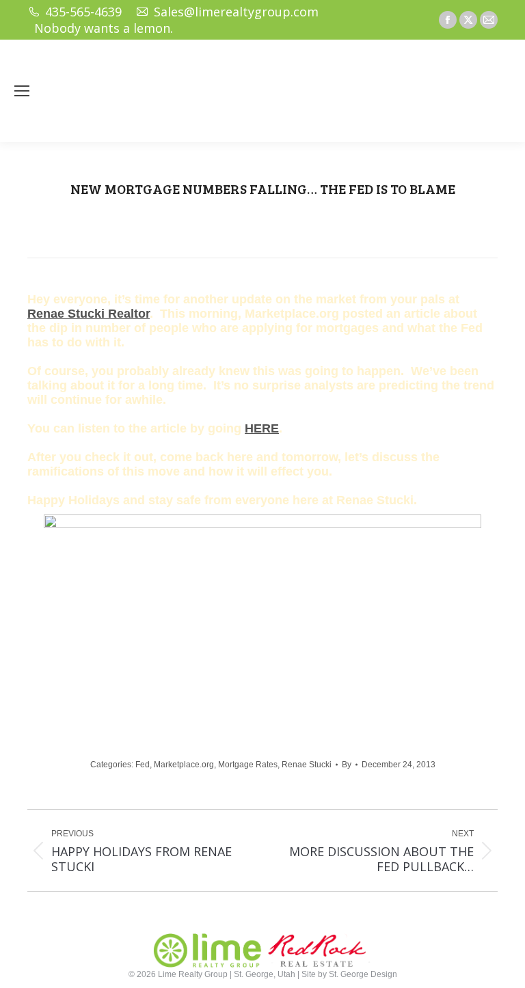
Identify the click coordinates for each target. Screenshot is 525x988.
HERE (262, 428)
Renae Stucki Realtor (88, 313)
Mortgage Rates (248, 764)
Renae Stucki (307, 764)
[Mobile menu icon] (22, 91)
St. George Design (363, 974)
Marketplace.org (184, 764)
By (346, 764)
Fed (142, 764)
